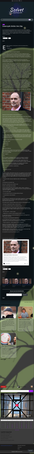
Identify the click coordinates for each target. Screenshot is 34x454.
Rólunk (19, 448)
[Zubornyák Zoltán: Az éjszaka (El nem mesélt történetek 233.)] (26, 281)
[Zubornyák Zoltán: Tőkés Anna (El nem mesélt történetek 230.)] (16, 281)
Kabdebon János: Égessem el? (8, 319)
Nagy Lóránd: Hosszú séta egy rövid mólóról (7, 440)
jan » (18, 429)
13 (12, 424)
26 (7, 427)
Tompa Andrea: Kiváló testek (5, 435)
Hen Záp (6, 297)
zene (12, 297)
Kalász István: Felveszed (4, 438)
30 (26, 427)
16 (26, 424)
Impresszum (19, 447)
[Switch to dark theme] (30, 19)
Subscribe (25, 294)
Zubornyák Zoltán (16, 297)
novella (9, 297)
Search (2, 389)
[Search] (32, 19)
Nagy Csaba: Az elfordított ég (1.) (8, 346)
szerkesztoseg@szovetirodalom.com (6, 445)
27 (12, 427)
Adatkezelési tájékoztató (21, 445)
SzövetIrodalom (19, 451)
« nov (16, 429)
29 (21, 427)
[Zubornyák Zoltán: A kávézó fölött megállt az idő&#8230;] (6, 281)
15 (21, 424)
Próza (4, 24)
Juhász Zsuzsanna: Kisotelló (24, 319)
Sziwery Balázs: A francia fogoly (5, 433)
